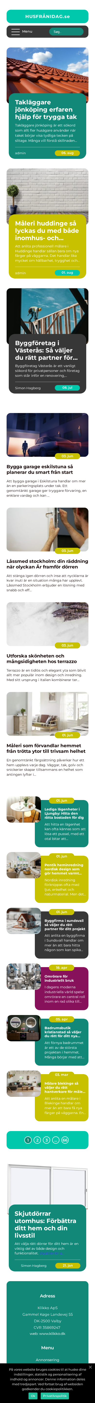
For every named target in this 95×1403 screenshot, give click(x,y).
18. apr (61, 967)
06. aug (67, 153)
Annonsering (47, 1360)
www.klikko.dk (52, 1333)
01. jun (67, 735)
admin (20, 153)
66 (65, 1140)
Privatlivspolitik (54, 1396)
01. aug (67, 272)
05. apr (62, 1019)
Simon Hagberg (28, 388)
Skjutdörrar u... (51, 1253)
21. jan (68, 1265)
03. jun (67, 456)
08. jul (67, 387)
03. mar (61, 1074)
